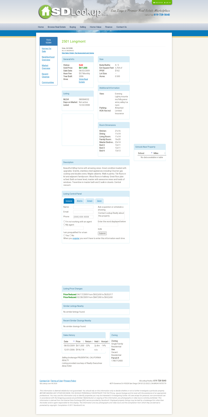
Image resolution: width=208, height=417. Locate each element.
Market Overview (46, 66)
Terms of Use (57, 381)
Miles (156, 153)
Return (88, 341)
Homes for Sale (46, 49)
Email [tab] (89, 201)
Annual (104, 341)
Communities (48, 82)
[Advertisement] (49, 130)
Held (96, 341)
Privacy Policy (70, 381)
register (76, 238)
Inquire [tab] (69, 201)
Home (41, 27)
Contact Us (121, 27)
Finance (108, 27)
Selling (83, 27)
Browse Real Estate (57, 27)
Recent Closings (45, 75)
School (141, 153)
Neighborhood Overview (48, 58)
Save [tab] (99, 201)
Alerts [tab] (79, 201)
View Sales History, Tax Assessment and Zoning (78, 53)
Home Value (95, 27)
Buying (73, 27)
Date (66, 341)
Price (78, 341)
